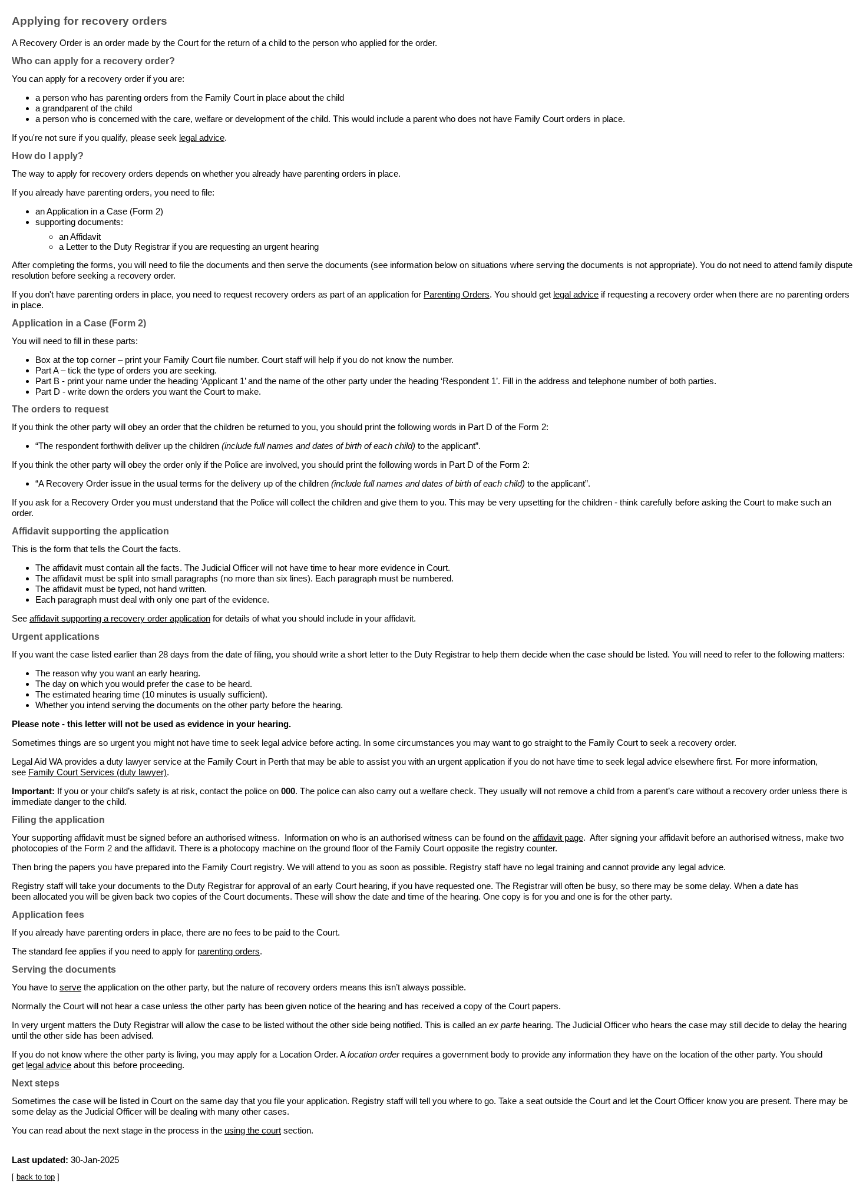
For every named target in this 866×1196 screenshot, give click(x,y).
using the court (252, 1130)
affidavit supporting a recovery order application (119, 618)
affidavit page (558, 837)
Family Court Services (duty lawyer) (97, 772)
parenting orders (228, 951)
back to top (35, 1176)
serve (70, 987)
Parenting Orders (457, 294)
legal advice (201, 138)
